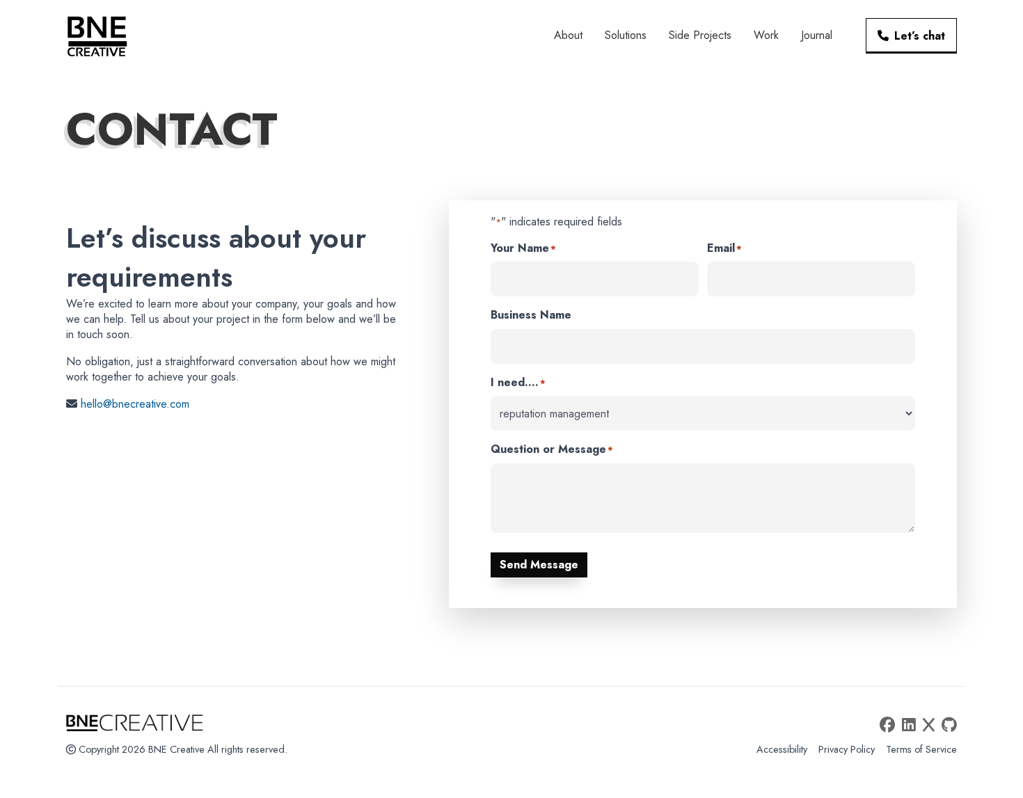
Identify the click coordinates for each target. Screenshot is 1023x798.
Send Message (539, 565)
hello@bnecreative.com (135, 404)
